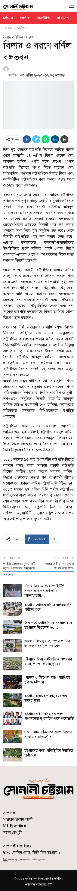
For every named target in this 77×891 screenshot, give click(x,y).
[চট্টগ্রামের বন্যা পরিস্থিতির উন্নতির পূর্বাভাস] (12, 755)
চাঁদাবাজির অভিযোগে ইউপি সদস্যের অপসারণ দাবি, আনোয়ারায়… (44, 591)
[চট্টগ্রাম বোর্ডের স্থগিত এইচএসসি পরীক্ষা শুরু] (12, 609)
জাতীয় (25, 18)
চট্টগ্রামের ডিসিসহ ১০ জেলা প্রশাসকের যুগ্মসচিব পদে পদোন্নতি (49, 716)
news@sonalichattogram (27, 859)
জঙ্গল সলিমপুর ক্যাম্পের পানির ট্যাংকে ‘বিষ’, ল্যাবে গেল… (47, 643)
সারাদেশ (63, 18)
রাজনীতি (43, 18)
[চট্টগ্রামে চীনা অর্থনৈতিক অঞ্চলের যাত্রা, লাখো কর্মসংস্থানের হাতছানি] (12, 663)
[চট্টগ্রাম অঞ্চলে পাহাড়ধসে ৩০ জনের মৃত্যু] (12, 700)
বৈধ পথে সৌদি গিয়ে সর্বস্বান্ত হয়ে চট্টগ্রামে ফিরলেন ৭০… (48, 625)
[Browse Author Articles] (6, 69)
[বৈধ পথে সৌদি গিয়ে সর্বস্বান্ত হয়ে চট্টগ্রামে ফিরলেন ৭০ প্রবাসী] (12, 627)
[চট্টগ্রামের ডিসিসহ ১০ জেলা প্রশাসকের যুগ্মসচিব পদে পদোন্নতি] (12, 718)
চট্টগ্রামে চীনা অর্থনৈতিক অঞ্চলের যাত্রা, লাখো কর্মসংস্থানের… (48, 661)
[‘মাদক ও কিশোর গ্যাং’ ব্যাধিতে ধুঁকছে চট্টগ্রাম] (12, 682)
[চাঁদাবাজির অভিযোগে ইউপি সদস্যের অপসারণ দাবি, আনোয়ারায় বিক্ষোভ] (12, 590)
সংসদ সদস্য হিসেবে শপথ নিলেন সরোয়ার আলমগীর (48, 734)
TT (50, 884)
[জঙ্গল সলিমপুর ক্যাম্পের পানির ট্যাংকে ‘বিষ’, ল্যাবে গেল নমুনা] (12, 645)
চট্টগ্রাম (8, 18)
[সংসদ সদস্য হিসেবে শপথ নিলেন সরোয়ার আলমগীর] (12, 736)
